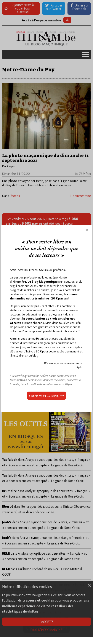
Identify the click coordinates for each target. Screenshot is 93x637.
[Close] (87, 230)
